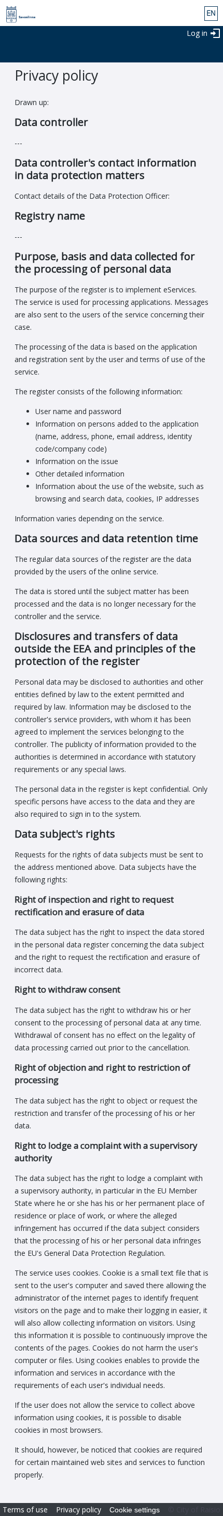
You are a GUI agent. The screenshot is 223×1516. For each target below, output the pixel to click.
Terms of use (25, 1509)
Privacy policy (78, 1509)
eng (211, 13)
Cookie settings (134, 1510)
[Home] (17, 14)
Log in (197, 33)
